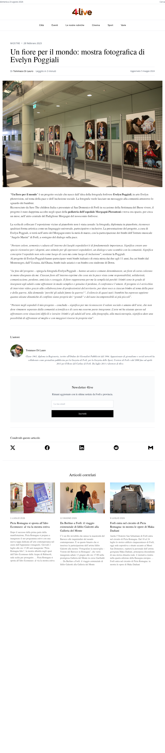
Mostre (15, 43)
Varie (123, 25)
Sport (110, 25)
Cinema (96, 25)
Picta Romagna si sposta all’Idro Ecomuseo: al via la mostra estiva (30, 525)
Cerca (162, 2)
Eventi (55, 25)
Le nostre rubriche (75, 25)
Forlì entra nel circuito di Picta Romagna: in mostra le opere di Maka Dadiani (132, 526)
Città (41, 25)
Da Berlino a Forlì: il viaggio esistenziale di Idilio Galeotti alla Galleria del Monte (79, 526)
